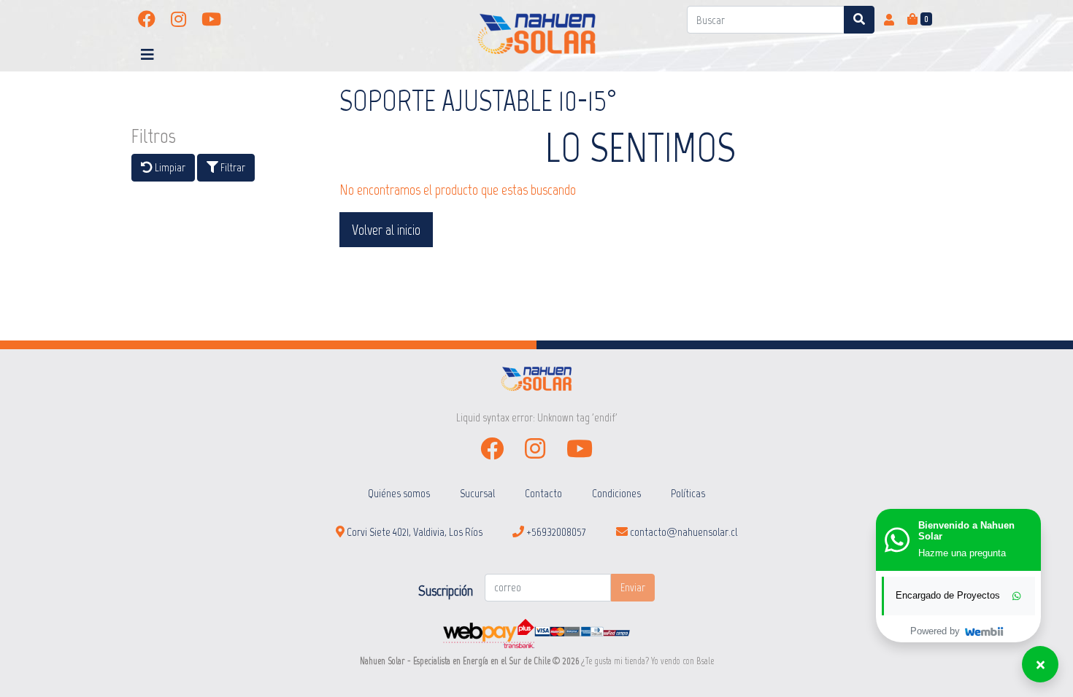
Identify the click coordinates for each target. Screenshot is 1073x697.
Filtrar (231, 167)
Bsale (705, 660)
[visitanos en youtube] (211, 19)
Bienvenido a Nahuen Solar (966, 531)
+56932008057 (555, 532)
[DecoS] (536, 378)
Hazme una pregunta (962, 553)
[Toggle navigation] (147, 55)
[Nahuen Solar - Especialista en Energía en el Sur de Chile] (537, 34)
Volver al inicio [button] (386, 229)
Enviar (632, 587)
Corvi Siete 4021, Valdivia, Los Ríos (413, 532)
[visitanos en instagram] (178, 19)
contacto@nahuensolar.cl (682, 532)
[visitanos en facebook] (146, 19)
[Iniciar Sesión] (889, 20)
